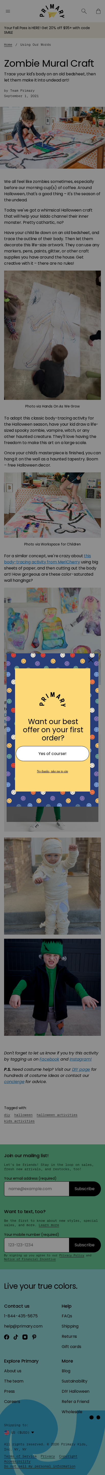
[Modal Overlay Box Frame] (52, 737)
